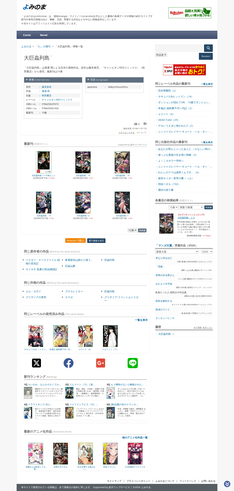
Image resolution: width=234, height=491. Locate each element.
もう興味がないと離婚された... (127, 384)
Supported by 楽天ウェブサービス (132, 144)
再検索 (142, 230)
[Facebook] (68, 366)
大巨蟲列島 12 (83, 215)
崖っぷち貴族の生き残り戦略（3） (178, 154)
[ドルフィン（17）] (110, 345)
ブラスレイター (74, 291)
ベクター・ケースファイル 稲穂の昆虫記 (43, 261)
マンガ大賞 (165, 245)
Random (206, 56)
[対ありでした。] (89, 463)
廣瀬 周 (46, 91)
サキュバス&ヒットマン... (35, 349)
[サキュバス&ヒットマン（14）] (35, 345)
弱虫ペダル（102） (169, 184)
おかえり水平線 (164, 283)
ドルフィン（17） (110, 349)
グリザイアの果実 (36, 297)
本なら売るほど (164, 258)
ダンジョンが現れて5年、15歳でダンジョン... (184, 102)
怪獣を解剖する (164, 301)
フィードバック (188, 481)
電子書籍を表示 (96, 240)
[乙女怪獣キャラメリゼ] (114, 463)
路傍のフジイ (163, 309)
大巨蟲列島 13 (44, 215)
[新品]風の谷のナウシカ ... (124, 404)
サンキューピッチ (165, 318)
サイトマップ (114, 481)
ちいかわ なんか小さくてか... (44, 384)
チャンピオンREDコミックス (57, 99)
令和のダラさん (40, 466)
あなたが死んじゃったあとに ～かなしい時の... (185, 149)
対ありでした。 (89, 466)
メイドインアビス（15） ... (83, 404)
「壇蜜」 (160, 266)
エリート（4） (85, 349)
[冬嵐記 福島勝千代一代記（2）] (60, 345)
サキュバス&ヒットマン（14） (176, 96)
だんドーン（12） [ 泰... (82, 384)
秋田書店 (46, 95)
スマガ (69, 297)
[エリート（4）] (85, 345)
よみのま (146, 487)
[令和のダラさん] (39, 463)
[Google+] (101, 366)
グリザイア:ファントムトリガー (121, 298)
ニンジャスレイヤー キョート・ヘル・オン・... (185, 131)
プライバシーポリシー (138, 481)
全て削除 (198, 327)
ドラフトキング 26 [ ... (39, 404)
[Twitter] (36, 366)
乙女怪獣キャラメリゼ (114, 466)
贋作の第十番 (165, 190)
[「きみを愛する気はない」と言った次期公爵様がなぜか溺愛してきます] (64, 463)
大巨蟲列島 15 (83, 175)
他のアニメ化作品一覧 (135, 437)
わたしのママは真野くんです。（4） (179, 172)
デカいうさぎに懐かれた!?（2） (176, 125)
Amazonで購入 (75, 240)
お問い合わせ (208, 481)
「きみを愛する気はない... (64, 467)
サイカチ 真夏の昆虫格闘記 (41, 269)
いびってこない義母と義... (139, 467)
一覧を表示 (141, 320)
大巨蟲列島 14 (122, 175)
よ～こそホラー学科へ (171, 160)
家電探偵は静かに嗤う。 (79, 260)
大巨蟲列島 (164, 334)
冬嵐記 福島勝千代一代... (60, 349)
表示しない (208, 327)
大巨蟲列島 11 (122, 215)
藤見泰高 (46, 86)
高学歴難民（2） (168, 90)
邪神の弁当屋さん (165, 275)
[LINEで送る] (132, 366)
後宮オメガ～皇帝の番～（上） (176, 178)
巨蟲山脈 (70, 266)
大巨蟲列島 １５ (186, 217)
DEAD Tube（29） (169, 120)
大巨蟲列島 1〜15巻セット (44, 175)
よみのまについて (164, 481)
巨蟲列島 (109, 260)
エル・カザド (33, 291)
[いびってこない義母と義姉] (139, 463)
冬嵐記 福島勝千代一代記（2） (176, 108)
